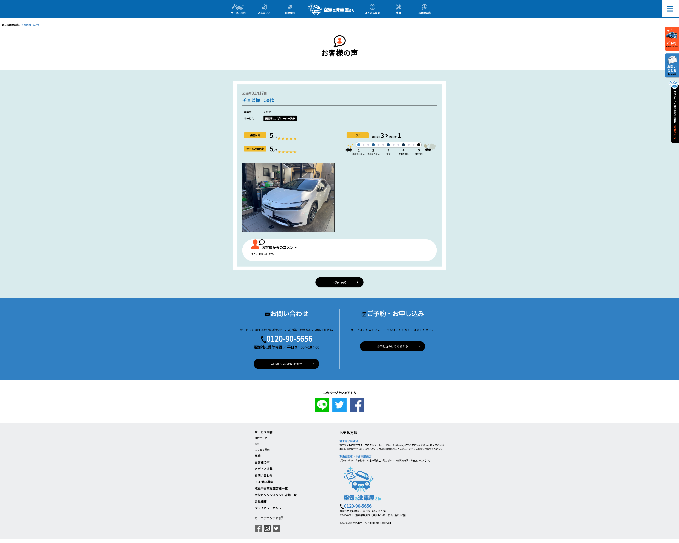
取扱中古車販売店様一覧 (271, 488)
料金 (257, 444)
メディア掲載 (263, 469)
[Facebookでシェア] (357, 410)
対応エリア (261, 438)
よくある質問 (262, 449)
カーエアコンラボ (267, 518)
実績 (258, 456)
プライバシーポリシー (270, 508)
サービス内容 (264, 432)
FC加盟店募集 (264, 482)
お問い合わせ (264, 475)
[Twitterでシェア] (339, 410)
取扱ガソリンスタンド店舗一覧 (276, 495)
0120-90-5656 (289, 338)
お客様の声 (12, 25)
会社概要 (261, 501)
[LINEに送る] (322, 410)
